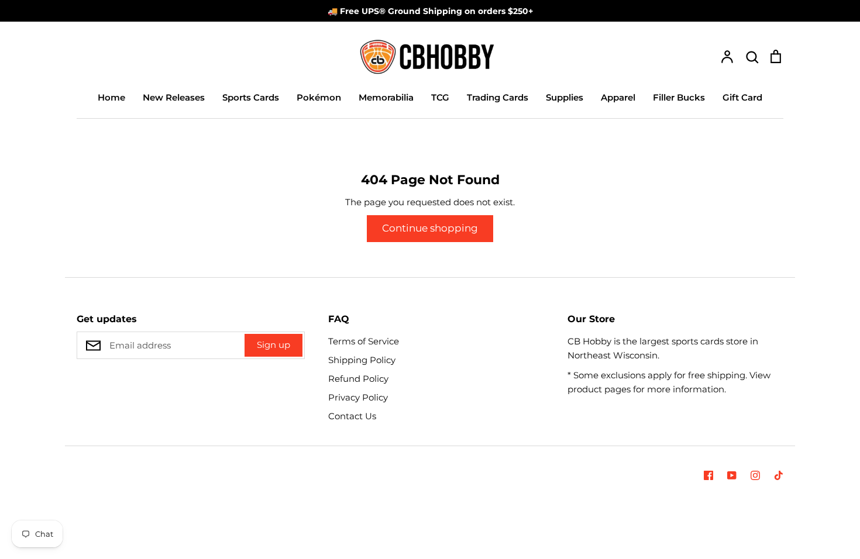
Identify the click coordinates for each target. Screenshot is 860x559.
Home (111, 97)
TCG (440, 97)
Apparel (618, 97)
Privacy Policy (358, 397)
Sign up (273, 344)
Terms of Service (363, 341)
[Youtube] (732, 475)
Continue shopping (430, 228)
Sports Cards (250, 97)
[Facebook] (708, 475)
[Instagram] (755, 475)
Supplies (564, 97)
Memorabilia (386, 97)
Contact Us (352, 416)
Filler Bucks (679, 97)
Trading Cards (497, 97)
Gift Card (742, 97)
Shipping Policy (361, 359)
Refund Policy (358, 378)
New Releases (174, 97)
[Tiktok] (778, 475)
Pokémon (319, 97)
